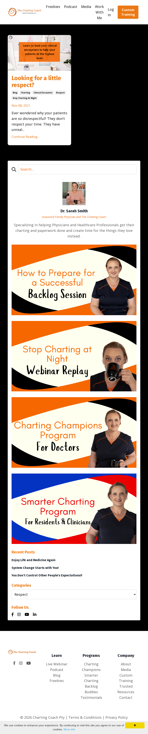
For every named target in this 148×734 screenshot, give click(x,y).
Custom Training (128, 12)
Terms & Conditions (84, 717)
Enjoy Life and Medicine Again (34, 560)
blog (15, 92)
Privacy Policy (116, 717)
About (126, 664)
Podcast (70, 6)
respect (60, 92)
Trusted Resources (125, 689)
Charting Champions (91, 667)
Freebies (53, 6)
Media (86, 6)
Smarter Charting (91, 678)
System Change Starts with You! (35, 568)
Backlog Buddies (91, 689)
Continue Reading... (25, 137)
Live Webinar (56, 664)
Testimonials (91, 697)
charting (25, 92)
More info (69, 729)
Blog (57, 675)
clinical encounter (43, 92)
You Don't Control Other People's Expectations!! (47, 575)
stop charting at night (25, 98)
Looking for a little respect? (36, 82)
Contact (125, 697)
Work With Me (99, 12)
